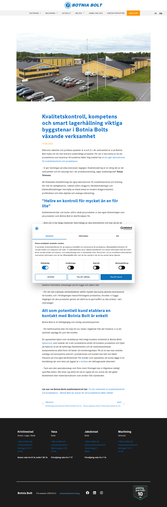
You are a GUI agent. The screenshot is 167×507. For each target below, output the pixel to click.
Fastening (34, 13)
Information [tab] (83, 236)
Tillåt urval (83, 277)
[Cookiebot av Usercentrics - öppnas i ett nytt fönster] (122, 228)
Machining (50, 13)
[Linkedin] (94, 493)
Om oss (78, 13)
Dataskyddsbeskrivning (70, 493)
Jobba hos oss (96, 13)
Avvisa (50, 277)
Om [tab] (117, 236)
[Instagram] (101, 493)
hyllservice (47, 342)
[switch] (70, 267)
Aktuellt (66, 13)
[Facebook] (87, 493)
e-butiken (83, 361)
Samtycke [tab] (49, 236)
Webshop (133, 13)
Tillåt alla (116, 277)
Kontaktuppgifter (116, 13)
